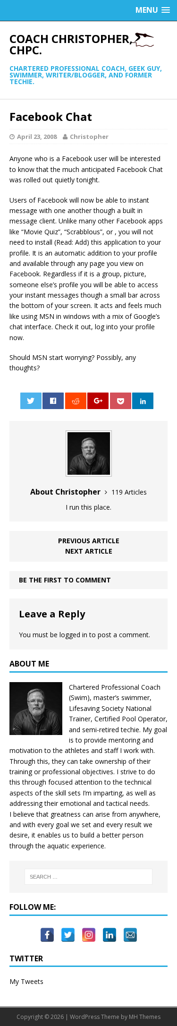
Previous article (88, 540)
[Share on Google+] (98, 401)
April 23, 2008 (37, 136)
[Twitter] (68, 930)
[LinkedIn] (109, 930)
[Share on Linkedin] (142, 401)
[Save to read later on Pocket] (120, 401)
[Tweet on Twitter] (31, 401)
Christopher (89, 136)
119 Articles (129, 491)
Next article (88, 551)
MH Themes (144, 1017)
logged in (73, 634)
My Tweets (26, 981)
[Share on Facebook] (53, 401)
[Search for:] (88, 877)
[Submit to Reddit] (75, 401)
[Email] (130, 930)
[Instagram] (88, 930)
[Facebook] (47, 930)
